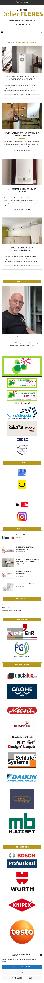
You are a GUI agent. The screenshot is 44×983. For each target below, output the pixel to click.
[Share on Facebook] (17, 94)
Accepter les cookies (22, 967)
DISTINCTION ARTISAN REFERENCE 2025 (25, 548)
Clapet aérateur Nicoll (25, 584)
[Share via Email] (29, 94)
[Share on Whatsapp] (26, 94)
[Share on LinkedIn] (24, 94)
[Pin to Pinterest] (22, 94)
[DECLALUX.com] (8, 538)
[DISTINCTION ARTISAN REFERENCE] (8, 575)
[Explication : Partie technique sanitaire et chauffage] (8, 562)
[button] (41, 955)
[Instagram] (17, 24)
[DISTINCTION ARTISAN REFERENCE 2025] (8, 550)
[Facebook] (14, 24)
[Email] (26, 24)
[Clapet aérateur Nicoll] (8, 587)
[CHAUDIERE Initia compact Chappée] (22, 172)
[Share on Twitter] (19, 94)
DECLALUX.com (22, 535)
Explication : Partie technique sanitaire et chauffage (27, 560)
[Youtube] (23, 24)
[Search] (42, 32)
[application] (22, 366)
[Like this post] (15, 94)
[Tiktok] (29, 24)
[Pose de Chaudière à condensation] (22, 231)
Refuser (22, 972)
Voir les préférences (22, 978)
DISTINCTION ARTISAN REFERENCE (25, 573)
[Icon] (22, 60)
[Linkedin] (20, 24)
